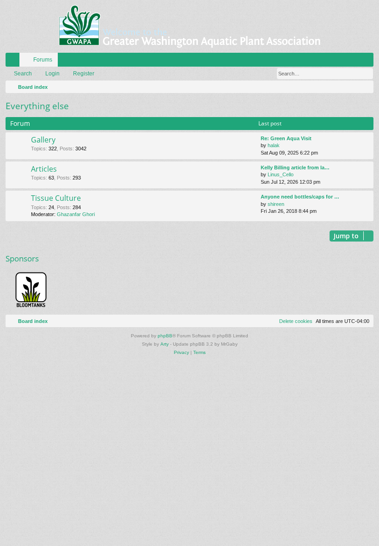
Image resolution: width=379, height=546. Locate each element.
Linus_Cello (280, 174)
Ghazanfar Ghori (76, 214)
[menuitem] (339, 60)
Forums (42, 59)
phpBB (165, 335)
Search (23, 73)
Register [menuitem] (368, 61)
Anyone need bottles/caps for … (300, 196)
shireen (276, 204)
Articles (44, 169)
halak (274, 145)
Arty (164, 344)
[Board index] (189, 26)
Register (83, 73)
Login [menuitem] (354, 61)
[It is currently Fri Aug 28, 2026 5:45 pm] (364, 87)
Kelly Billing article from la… (295, 167)
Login (52, 73)
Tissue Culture (56, 198)
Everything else (37, 106)
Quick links (14, 61)
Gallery (43, 140)
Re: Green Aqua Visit (286, 138)
